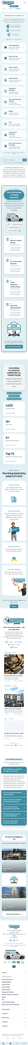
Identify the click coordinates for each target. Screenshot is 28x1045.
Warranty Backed (19, 943)
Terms (13, 1038)
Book (24, 1043)
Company (4, 1022)
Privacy (7, 1038)
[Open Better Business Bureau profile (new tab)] (17, 940)
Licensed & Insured (9, 943)
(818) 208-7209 (14, 932)
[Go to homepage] (7, 2)
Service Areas (6, 1009)
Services (4, 972)
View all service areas (12, 914)
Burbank (11, 8)
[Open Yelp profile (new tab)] (10, 940)
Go (25, 160)
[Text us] (17, 1043)
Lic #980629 (14, 937)
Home (4, 8)
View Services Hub (7, 976)
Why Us (14, 606)
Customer (5, 1026)
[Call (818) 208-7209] (3, 1043)
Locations (5, 1013)
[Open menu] (10, 1043)
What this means (15, 245)
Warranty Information (14, 347)
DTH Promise (5, 1017)
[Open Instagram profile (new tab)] (14, 940)
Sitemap (20, 1038)
